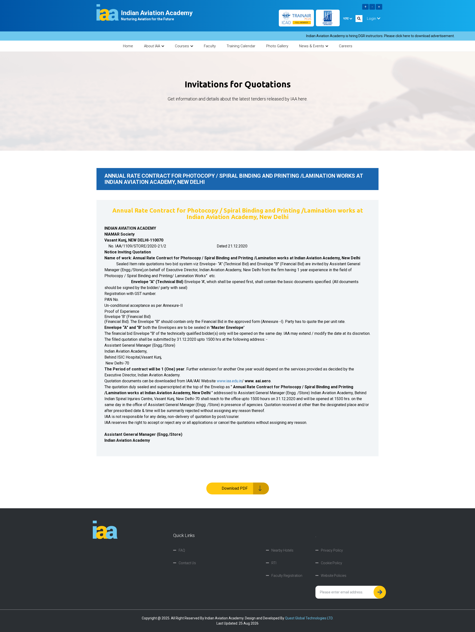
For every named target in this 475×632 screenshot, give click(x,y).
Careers (345, 46)
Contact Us (187, 563)
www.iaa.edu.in (229, 381)
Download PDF (235, 488)
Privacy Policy (332, 550)
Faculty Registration (286, 576)
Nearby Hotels (282, 550)
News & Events (311, 46)
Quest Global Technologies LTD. (309, 618)
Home (128, 46)
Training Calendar (241, 46)
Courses (182, 46)
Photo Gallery (277, 46)
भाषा (346, 18)
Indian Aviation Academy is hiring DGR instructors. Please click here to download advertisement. (368, 36)
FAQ (182, 550)
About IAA (152, 46)
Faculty (210, 46)
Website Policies (333, 576)
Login (372, 18)
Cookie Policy (331, 563)
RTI (273, 563)
